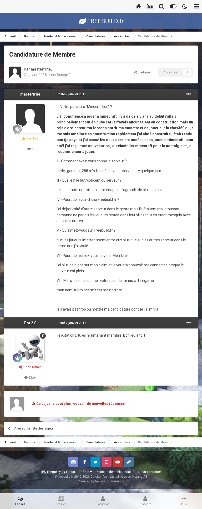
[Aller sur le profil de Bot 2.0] (30, 347)
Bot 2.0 (30, 323)
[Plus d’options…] (188, 94)
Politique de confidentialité (115, 472)
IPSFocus (68, 472)
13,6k (32, 378)
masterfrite (41, 69)
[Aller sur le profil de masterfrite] (15, 72)
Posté (71, 94)
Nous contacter (149, 472)
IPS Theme (49, 472)
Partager (144, 72)
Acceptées (65, 75)
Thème (84, 472)
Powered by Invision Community (101, 481)
